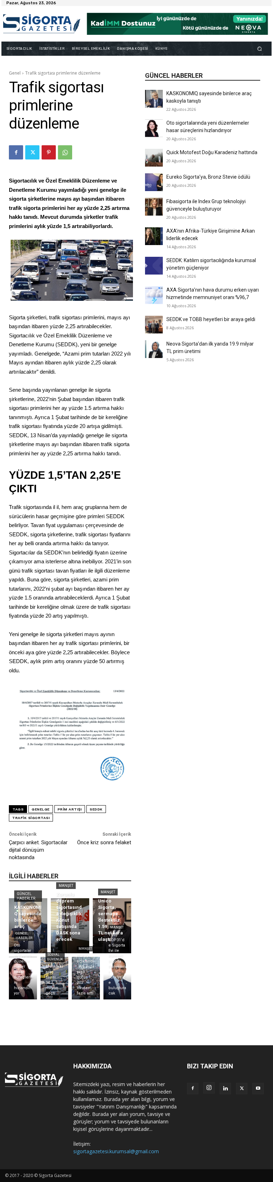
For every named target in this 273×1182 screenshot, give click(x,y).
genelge (41, 809)
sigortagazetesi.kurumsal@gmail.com (116, 1151)
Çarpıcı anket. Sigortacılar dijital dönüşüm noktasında (38, 850)
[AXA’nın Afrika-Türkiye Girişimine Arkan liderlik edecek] (154, 236)
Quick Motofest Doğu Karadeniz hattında (211, 152)
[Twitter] (32, 152)
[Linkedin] (225, 1088)
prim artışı (70, 809)
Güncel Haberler (26, 896)
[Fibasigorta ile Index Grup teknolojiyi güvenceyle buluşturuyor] (154, 207)
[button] (260, 48)
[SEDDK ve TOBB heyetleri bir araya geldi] (154, 325)
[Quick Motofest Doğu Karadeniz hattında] (154, 158)
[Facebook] (16, 152)
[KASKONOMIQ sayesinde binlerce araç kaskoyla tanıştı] (154, 99)
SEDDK (96, 809)
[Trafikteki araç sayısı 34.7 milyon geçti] (55, 978)
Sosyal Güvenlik (55, 957)
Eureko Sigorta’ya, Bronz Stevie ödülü (208, 177)
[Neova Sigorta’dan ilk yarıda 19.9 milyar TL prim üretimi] (154, 349)
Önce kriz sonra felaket (104, 842)
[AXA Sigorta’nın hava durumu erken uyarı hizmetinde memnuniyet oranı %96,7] (154, 295)
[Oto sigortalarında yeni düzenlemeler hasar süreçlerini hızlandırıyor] (154, 128)
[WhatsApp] (65, 152)
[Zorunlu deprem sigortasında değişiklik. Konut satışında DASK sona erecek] (70, 925)
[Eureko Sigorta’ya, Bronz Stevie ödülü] (154, 182)
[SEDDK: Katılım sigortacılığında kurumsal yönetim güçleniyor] (154, 266)
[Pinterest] (49, 152)
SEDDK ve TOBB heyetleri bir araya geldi (210, 319)
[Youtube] (258, 1088)
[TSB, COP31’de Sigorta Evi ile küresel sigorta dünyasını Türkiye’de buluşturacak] (117, 978)
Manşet (66, 886)
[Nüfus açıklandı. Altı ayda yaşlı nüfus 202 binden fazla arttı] (86, 978)
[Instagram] (209, 1088)
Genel (15, 73)
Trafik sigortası (31, 818)
